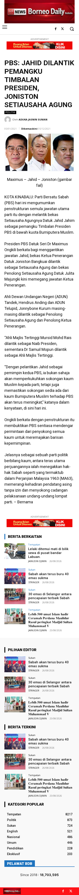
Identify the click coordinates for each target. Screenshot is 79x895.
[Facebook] (55, 29)
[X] (62, 29)
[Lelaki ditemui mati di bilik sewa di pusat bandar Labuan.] (14, 551)
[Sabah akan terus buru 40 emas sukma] (14, 576)
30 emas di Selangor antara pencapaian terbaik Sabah (50, 596)
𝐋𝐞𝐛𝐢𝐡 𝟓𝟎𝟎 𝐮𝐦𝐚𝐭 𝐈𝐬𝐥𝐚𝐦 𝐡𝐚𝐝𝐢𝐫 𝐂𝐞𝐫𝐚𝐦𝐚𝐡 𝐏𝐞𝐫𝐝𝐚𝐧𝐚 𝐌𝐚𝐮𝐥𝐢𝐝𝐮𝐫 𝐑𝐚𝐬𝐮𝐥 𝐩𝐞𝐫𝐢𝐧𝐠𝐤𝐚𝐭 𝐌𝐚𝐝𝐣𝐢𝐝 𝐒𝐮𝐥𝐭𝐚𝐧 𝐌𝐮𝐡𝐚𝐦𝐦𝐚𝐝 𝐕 (50, 620)
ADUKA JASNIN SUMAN (33, 119)
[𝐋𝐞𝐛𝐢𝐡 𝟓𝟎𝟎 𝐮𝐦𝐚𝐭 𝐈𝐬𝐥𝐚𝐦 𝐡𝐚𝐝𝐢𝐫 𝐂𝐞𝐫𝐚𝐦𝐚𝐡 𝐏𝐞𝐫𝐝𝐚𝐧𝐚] (14, 616)
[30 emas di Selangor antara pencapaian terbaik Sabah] (14, 596)
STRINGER (33, 582)
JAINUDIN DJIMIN (37, 561)
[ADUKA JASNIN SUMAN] (8, 119)
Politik (10, 112)
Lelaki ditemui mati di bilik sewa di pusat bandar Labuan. (48, 553)
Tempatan (34, 544)
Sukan (31, 569)
